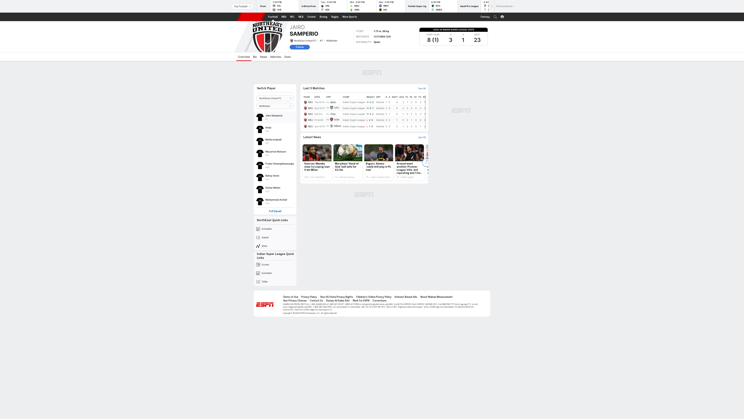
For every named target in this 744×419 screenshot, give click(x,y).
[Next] (491, 6)
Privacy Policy (309, 297)
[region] (364, 112)
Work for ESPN (361, 300)
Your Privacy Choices (295, 300)
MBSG (337, 126)
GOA (336, 119)
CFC (336, 107)
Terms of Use (290, 297)
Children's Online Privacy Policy (374, 297)
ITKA (333, 114)
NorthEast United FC (305, 40)
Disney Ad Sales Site (338, 300)
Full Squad (275, 211)
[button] (495, 16)
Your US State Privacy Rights (336, 297)
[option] (317, 162)
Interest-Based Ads (406, 297)
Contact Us (316, 300)
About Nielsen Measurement (436, 297)
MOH (333, 102)
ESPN (251, 17)
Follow (300, 47)
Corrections (380, 300)
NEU (310, 102)
